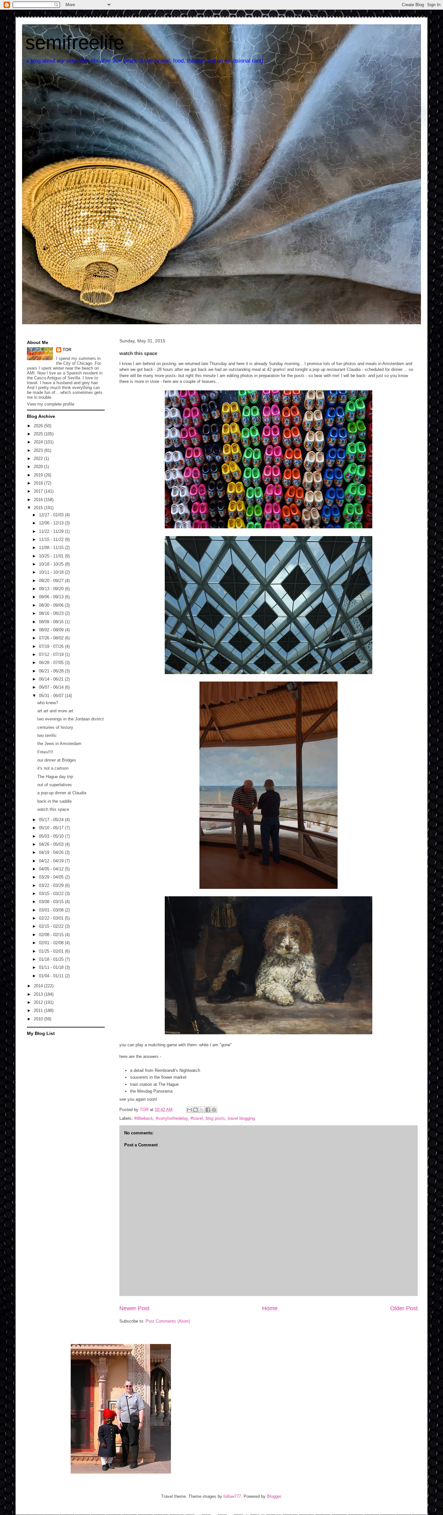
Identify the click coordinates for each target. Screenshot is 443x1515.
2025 (39, 433)
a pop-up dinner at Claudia (61, 792)
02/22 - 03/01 (52, 918)
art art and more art (55, 710)
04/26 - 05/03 (52, 844)
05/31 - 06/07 (52, 695)
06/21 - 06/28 (52, 671)
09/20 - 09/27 (52, 580)
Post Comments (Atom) (168, 1321)
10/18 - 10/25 (52, 564)
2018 (39, 483)
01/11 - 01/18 (52, 967)
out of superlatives (54, 784)
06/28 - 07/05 (52, 662)
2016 (39, 499)
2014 (39, 985)
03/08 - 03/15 (52, 901)
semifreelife (74, 42)
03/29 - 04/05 (52, 877)
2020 (39, 466)
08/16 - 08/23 (52, 613)
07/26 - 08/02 (52, 638)
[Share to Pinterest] (214, 1110)
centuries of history (55, 727)
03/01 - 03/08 (52, 910)
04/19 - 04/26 (52, 852)
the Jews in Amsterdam (59, 743)
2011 (39, 1010)
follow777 (232, 1496)
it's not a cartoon (52, 768)
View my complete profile (50, 404)
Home (270, 1308)
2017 (39, 491)
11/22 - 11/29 (52, 531)
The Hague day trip (55, 776)
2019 (39, 475)
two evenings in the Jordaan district (70, 719)
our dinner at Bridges (56, 760)
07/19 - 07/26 (52, 646)
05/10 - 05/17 (52, 827)
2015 (39, 507)
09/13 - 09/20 (52, 588)
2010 (39, 1018)
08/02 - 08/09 (52, 629)
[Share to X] (201, 1110)
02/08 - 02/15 (52, 934)
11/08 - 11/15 (52, 547)
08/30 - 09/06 (52, 605)
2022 (39, 458)
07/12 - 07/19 (52, 654)
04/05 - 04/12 (52, 869)
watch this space (53, 809)
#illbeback (143, 1118)
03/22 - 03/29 (52, 885)
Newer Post (134, 1308)
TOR (67, 349)
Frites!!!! (45, 752)
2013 (39, 994)
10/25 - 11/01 (52, 556)
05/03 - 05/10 (52, 836)
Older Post (404, 1308)
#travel (196, 1118)
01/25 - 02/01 (52, 951)
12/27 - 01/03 (52, 514)
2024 (39, 442)
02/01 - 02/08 (52, 942)
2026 (39, 425)
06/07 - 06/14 (52, 687)
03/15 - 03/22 (52, 893)
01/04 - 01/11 (52, 975)
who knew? (47, 702)
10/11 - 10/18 (52, 572)
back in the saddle (54, 801)
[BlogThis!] (195, 1110)
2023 (39, 450)
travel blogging (241, 1118)
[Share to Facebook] (208, 1110)
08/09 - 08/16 (52, 621)
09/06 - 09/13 (52, 596)
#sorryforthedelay (172, 1118)
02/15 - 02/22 (52, 926)
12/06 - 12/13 (52, 523)
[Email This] (189, 1110)
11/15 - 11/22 (52, 539)
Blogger (274, 1496)
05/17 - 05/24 (52, 819)
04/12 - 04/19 (52, 860)
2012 (39, 1002)
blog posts (215, 1118)
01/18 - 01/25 (52, 959)
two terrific (47, 735)
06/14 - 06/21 (52, 679)
